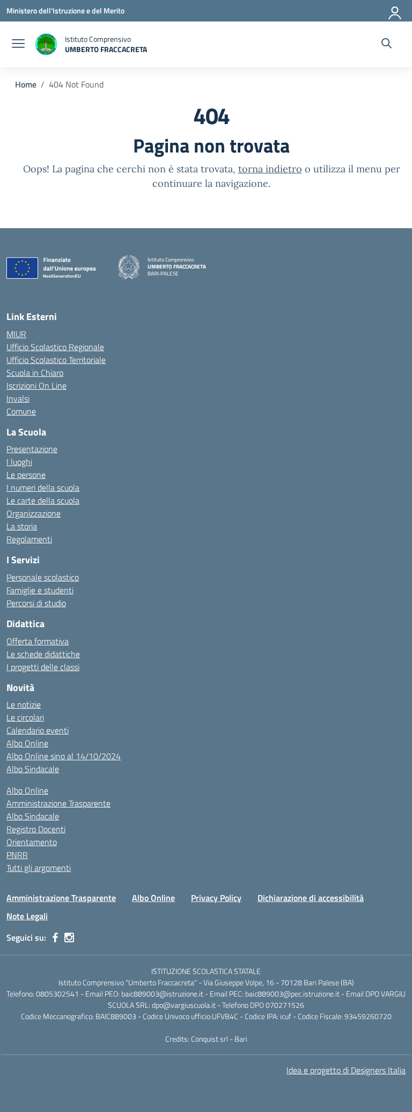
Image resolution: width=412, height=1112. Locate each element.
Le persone (26, 474)
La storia (21, 526)
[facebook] (55, 937)
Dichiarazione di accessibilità (311, 897)
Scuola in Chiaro (34, 372)
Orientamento (31, 841)
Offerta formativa (37, 641)
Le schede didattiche (43, 654)
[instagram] (69, 937)
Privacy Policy (216, 897)
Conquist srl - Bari (219, 1038)
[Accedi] (395, 11)
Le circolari (25, 717)
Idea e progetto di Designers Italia (346, 1070)
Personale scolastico (42, 577)
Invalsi (18, 398)
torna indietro (270, 169)
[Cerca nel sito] (386, 45)
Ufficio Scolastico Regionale (55, 346)
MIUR (16, 334)
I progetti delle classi (42, 666)
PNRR (17, 854)
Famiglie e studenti (39, 590)
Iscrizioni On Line (36, 385)
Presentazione (31, 448)
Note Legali (27, 916)
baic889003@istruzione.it (162, 993)
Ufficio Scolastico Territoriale (56, 359)
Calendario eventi (37, 730)
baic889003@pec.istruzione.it (292, 993)
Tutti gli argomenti (38, 867)
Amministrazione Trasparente (58, 803)
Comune (21, 411)
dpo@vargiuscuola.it (184, 1005)
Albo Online (27, 743)
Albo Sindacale (32, 768)
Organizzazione (33, 513)
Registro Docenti (35, 829)
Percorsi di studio (36, 603)
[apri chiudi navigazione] (18, 44)
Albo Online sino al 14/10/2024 (63, 756)
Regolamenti (29, 539)
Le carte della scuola (42, 500)
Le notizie (23, 704)
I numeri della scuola (42, 487)
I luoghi (19, 461)
